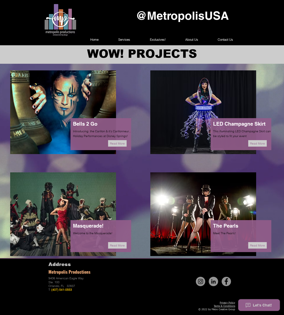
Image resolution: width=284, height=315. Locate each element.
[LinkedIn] (213, 281)
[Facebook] (226, 281)
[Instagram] (200, 281)
